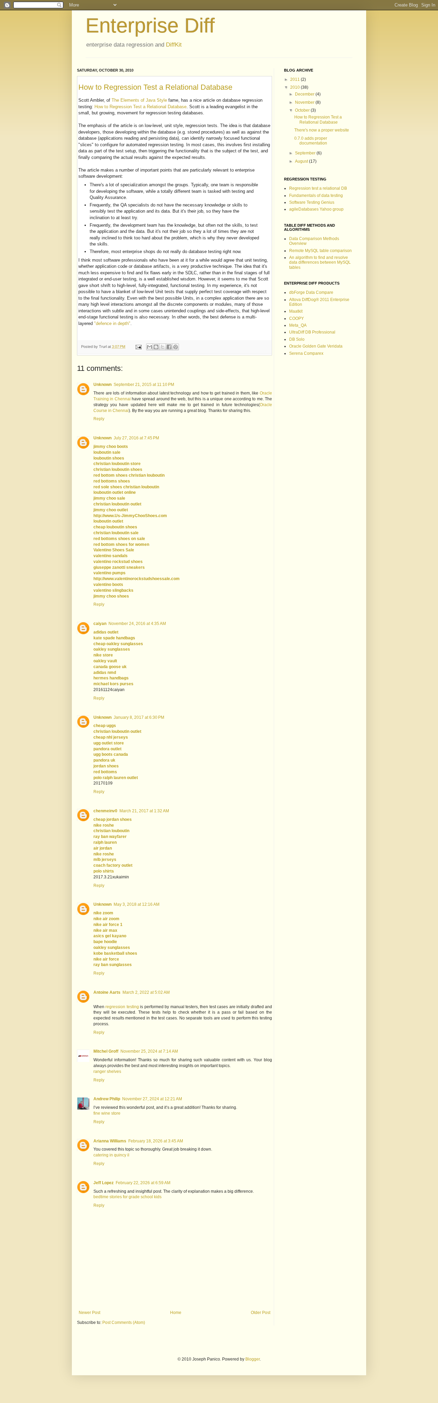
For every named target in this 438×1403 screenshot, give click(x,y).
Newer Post (89, 1312)
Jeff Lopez (103, 1182)
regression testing (122, 1006)
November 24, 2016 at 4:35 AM (137, 623)
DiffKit (174, 44)
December (305, 94)
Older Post (260, 1312)
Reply (98, 418)
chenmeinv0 (105, 811)
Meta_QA (298, 325)
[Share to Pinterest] (175, 346)
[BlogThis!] (156, 346)
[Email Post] (138, 347)
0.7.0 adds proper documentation (310, 141)
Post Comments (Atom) (123, 1322)
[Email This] (149, 346)
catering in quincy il (111, 1155)
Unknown (102, 384)
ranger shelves (107, 1071)
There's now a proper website (321, 130)
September (306, 153)
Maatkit (295, 311)
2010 (295, 87)
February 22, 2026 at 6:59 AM (143, 1182)
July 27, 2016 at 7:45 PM (136, 438)
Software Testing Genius (311, 202)
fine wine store (106, 1113)
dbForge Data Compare (311, 292)
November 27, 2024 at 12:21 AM (152, 1099)
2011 (295, 79)
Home (175, 1312)
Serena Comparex (306, 353)
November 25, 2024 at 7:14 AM (149, 1051)
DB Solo (297, 339)
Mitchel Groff (105, 1051)
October (303, 110)
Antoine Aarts (106, 992)
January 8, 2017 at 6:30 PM (139, 717)
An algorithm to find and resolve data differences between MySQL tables (320, 262)
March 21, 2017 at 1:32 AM (144, 811)
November (305, 102)
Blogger (252, 1359)
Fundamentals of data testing (316, 195)
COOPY (296, 318)
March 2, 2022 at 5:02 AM (146, 992)
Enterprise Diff (150, 25)
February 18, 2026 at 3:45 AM (155, 1141)
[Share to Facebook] (169, 346)
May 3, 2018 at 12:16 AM (136, 904)
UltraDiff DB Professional (312, 332)
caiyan (99, 623)
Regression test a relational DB (318, 188)
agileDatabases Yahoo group (316, 209)
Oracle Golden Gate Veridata (316, 346)
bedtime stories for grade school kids (127, 1196)
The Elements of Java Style (139, 100)
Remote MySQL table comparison (320, 250)
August (302, 161)
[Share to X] (162, 346)
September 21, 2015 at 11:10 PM (144, 384)
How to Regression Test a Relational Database (155, 87)
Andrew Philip (106, 1099)
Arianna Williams (109, 1141)
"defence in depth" (112, 323)
